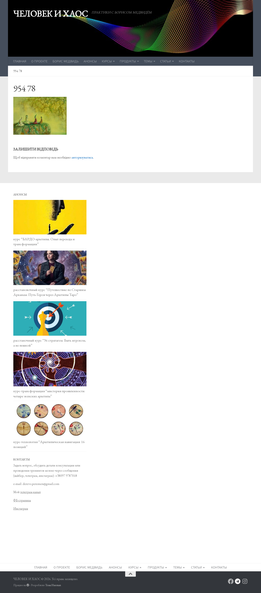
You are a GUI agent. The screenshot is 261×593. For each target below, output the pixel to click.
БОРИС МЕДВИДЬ (66, 61)
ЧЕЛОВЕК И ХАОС (50, 13)
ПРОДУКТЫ (128, 61)
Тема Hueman (53, 585)
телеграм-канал (30, 492)
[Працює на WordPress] (27, 585)
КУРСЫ (107, 61)
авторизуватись (82, 157)
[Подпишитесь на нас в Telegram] (238, 581)
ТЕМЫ (148, 61)
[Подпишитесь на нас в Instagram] (245, 581)
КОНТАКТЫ (187, 61)
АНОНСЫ (90, 61)
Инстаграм (20, 508)
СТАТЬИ (165, 61)
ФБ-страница (22, 500)
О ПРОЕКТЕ (39, 61)
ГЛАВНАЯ (19, 61)
